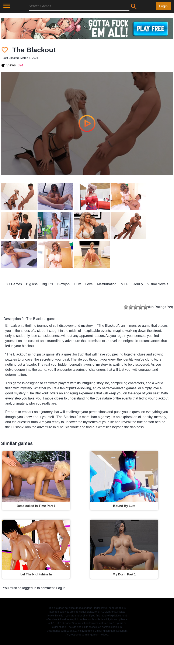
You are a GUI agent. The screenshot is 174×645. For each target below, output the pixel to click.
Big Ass (32, 284)
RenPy (138, 284)
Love (89, 284)
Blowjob (63, 284)
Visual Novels (157, 284)
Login (163, 6)
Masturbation (106, 284)
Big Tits (47, 284)
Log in (61, 588)
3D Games (14, 284)
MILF (124, 284)
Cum (77, 284)
